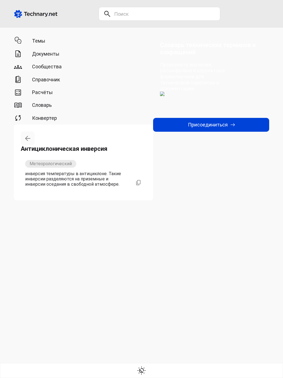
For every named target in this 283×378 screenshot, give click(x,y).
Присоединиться (208, 125)
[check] (141, 370)
